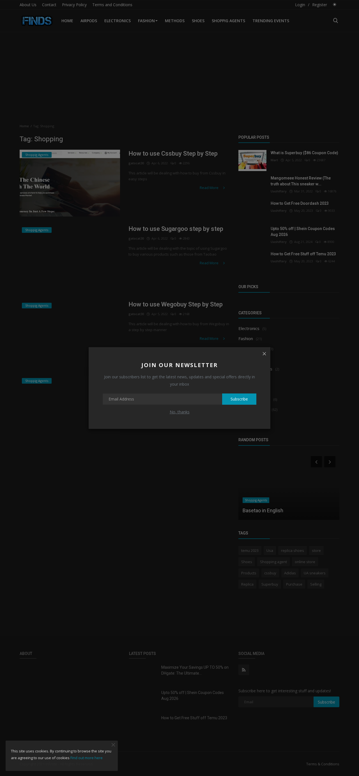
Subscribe (239, 399)
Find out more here (86, 757)
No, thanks (180, 412)
